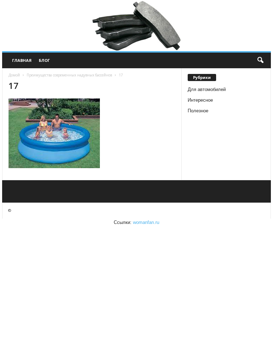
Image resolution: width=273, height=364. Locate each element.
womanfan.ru (146, 222)
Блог (44, 60)
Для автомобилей (207, 89)
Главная (22, 60)
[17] (92, 133)
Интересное (200, 100)
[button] (260, 60)
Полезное (198, 110)
